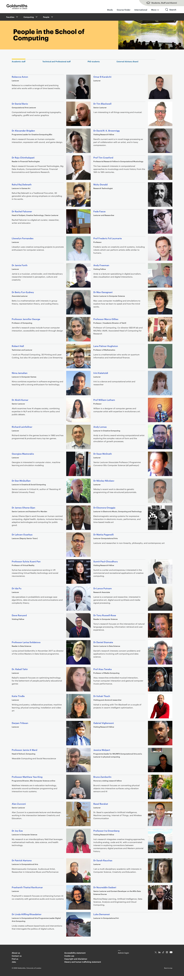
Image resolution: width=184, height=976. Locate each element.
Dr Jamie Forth (19, 265)
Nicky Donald (100, 184)
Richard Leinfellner (22, 426)
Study (110, 9)
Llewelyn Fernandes (22, 238)
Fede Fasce (99, 211)
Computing (29, 17)
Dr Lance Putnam (102, 588)
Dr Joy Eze (17, 830)
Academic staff (18, 61)
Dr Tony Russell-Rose (104, 615)
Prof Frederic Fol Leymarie (107, 238)
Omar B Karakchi (102, 76)
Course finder (123, 9)
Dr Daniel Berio (20, 103)
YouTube (171, 952)
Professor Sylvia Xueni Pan (26, 561)
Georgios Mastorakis (23, 453)
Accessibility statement (75, 952)
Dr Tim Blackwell (102, 103)
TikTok (163, 952)
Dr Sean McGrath (102, 453)
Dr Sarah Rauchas (102, 860)
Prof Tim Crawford (103, 157)
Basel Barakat (100, 803)
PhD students (94, 61)
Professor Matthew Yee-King (27, 776)
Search (171, 11)
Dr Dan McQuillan (21, 480)
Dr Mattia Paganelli (103, 534)
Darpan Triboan (20, 722)
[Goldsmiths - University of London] (17, 6)
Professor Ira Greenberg (106, 830)
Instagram (167, 952)
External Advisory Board (127, 61)
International (140, 9)
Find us (15, 958)
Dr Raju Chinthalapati (23, 157)
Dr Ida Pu (16, 588)
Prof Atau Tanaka (102, 669)
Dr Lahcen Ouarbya (22, 534)
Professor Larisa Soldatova (26, 642)
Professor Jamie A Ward (24, 749)
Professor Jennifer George (26, 318)
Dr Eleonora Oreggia (104, 507)
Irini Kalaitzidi (100, 372)
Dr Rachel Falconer (22, 211)
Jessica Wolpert (101, 749)
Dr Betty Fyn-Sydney (23, 292)
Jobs (14, 961)
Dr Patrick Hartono (22, 860)
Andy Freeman (101, 265)
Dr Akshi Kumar (20, 399)
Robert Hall (18, 345)
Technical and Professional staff (56, 61)
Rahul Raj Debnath (22, 184)
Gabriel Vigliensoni (103, 722)
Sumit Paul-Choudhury (105, 561)
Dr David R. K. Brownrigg (106, 130)
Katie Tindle (18, 695)
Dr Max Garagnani (103, 292)
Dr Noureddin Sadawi (104, 887)
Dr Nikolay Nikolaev (103, 480)
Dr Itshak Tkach (101, 695)
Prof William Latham (104, 399)
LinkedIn (159, 952)
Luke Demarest (101, 914)
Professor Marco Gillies (105, 318)
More (153, 9)
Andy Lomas (100, 426)
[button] (16, 17)
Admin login (123, 952)
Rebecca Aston (20, 76)
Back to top (168, 968)
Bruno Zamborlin (102, 776)
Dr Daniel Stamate (103, 642)
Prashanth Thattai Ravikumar (27, 887)
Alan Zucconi (19, 803)
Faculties (10, 17)
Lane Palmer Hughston (105, 345)
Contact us (17, 955)
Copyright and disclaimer (75, 958)
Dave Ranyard (19, 615)
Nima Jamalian (19, 372)
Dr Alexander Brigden (23, 130)
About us (16, 952)
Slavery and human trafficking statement (82, 961)
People (46, 17)
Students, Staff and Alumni (159, 3)
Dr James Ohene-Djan (23, 507)
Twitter (156, 952)
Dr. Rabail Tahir (20, 669)
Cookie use (69, 955)
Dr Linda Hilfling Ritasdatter (27, 914)
